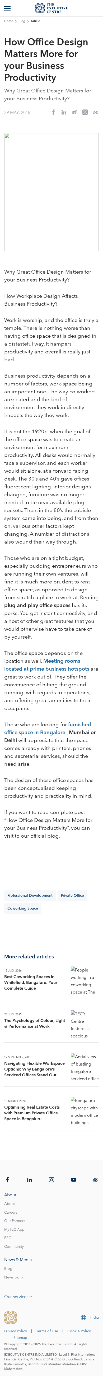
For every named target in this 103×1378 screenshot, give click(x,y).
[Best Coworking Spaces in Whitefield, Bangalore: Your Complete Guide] (85, 980)
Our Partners (14, 1221)
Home (8, 21)
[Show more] (8, 8)
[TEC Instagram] (51, 1180)
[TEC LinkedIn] (29, 1180)
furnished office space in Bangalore (47, 728)
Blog (21, 21)
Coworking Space (22, 908)
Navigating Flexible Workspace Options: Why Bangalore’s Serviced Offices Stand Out (34, 1069)
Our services (16, 1297)
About (9, 1204)
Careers (10, 1212)
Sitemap (20, 1338)
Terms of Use (47, 1331)
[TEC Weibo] (95, 1180)
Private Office (72, 895)
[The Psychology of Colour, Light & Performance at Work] (85, 1024)
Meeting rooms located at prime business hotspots (47, 665)
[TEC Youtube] (74, 1180)
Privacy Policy (15, 1331)
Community (14, 1247)
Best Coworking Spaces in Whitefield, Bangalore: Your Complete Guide (30, 982)
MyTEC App (14, 1229)
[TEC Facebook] (7, 1180)
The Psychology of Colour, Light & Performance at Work (34, 1023)
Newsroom (13, 1277)
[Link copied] (95, 112)
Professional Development (30, 895)
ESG (7, 1238)
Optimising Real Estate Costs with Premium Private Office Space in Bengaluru (32, 1113)
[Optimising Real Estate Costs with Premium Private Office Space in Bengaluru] (85, 1111)
